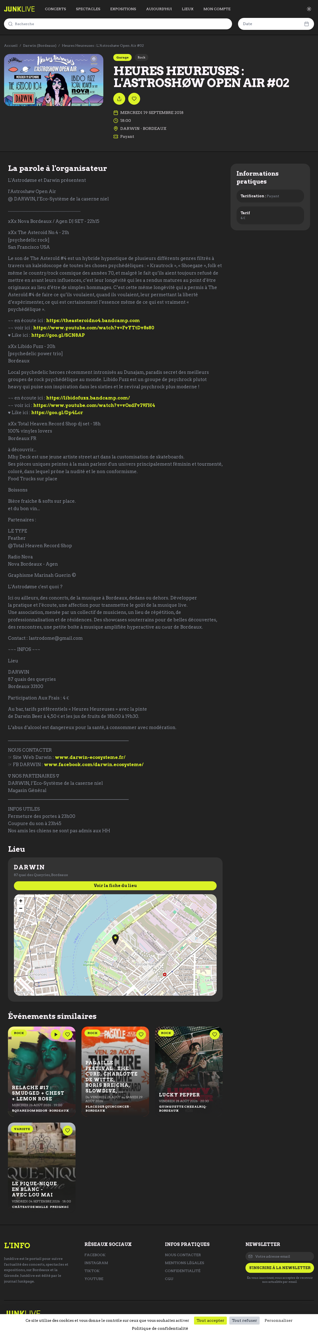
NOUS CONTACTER (183, 1255)
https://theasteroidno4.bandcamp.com (93, 320)
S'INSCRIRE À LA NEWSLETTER (280, 1268)
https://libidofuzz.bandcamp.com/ (88, 397)
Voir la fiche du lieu (115, 885)
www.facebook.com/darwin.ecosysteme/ (93, 764)
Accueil (11, 46)
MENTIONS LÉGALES (184, 1263)
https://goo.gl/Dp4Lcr (57, 412)
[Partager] (119, 99)
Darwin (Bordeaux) (39, 46)
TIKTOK (92, 1271)
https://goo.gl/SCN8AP (58, 335)
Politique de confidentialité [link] (160, 1328)
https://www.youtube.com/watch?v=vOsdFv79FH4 (94, 405)
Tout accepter (210, 1320)
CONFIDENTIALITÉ (182, 1271)
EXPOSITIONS (123, 9)
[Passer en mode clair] (309, 9)
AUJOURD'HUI (159, 9)
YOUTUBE (93, 1279)
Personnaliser (279, 1320)
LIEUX (188, 9)
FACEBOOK (95, 1255)
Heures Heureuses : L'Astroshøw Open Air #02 (103, 46)
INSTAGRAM (96, 1263)
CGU (169, 1279)
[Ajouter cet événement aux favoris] (134, 99)
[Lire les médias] (56, 1034)
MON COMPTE (217, 9)
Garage (122, 57)
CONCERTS (55, 9)
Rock (141, 57)
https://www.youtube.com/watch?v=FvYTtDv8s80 (93, 327)
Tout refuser (244, 1320)
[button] (115, 939)
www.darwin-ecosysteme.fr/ (90, 757)
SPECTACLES (88, 9)
